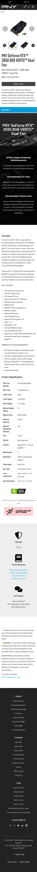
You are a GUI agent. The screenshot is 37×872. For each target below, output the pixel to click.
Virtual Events (19, 759)
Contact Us (19, 713)
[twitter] (14, 825)
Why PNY (18, 742)
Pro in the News (18, 755)
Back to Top (20, 854)
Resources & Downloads (18, 570)
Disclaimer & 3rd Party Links (18, 808)
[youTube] (18, 825)
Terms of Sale (18, 804)
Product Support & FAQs (18, 573)
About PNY (19, 746)
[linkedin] (22, 825)
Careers (18, 767)
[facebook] (10, 825)
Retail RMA (18, 726)
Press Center (18, 750)
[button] (31, 28)
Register (26, 2)
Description (5, 110)
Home (2, 12)
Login (9, 2)
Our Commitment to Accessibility (18, 812)
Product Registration (18, 705)
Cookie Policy (18, 796)
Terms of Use (18, 800)
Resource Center (18, 763)
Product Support (18, 701)
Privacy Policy (18, 792)
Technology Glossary (18, 709)
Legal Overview (18, 788)
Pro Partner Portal (18, 730)
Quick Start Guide (18, 576)
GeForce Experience (18, 578)
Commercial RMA (18, 722)
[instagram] (26, 825)
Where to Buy (18, 84)
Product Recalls (18, 717)
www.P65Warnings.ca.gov (11, 677)
